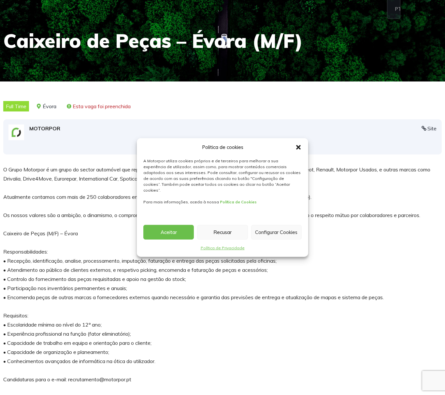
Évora (49, 106)
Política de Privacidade (223, 247)
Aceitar (169, 232)
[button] (298, 147)
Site (432, 128)
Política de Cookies (238, 201)
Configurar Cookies (276, 232)
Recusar (222, 232)
